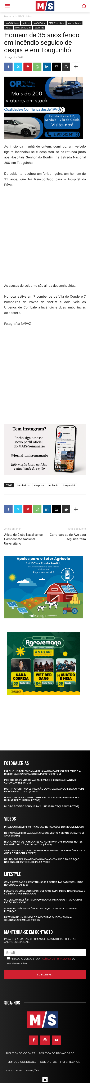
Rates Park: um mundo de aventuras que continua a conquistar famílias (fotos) (38, 918)
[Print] (66, 67)
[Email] (56, 67)
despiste (39, 485)
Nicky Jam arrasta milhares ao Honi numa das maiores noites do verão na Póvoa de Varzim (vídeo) (43, 843)
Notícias (26, 23)
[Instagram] (45, 1040)
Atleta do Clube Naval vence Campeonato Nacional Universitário (23, 539)
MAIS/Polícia (39, 23)
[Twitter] (18, 67)
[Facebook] (8, 67)
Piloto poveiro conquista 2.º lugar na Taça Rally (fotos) (41, 806)
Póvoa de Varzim (23, 27)
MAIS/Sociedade (56, 23)
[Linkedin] (47, 67)
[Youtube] (56, 1040)
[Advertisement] (45, 238)
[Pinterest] (27, 67)
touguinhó (69, 485)
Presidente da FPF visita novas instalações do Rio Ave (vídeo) (44, 827)
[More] (76, 67)
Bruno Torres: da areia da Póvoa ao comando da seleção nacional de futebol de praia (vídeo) (42, 860)
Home (8, 16)
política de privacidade (56, 958)
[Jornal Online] (45, 6)
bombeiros (23, 485)
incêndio (53, 485)
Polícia (8, 27)
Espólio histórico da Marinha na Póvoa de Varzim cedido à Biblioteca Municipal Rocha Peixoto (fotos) (42, 772)
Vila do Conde (74, 23)
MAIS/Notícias (23, 16)
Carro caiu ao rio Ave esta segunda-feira (68, 537)
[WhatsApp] (37, 67)
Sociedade (39, 27)
